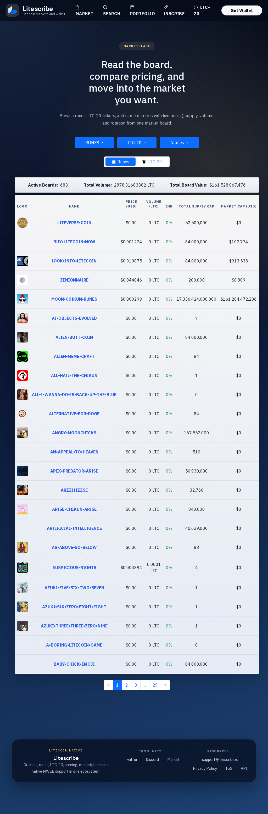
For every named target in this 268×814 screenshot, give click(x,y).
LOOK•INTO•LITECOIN (74, 260)
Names (177, 142)
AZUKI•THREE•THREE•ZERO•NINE (74, 625)
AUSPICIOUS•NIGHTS (74, 567)
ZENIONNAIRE (74, 280)
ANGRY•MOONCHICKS (74, 432)
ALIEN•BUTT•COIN (74, 337)
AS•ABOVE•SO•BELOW (74, 547)
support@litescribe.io (220, 759)
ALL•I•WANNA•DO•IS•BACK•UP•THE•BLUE (74, 394)
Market (84, 13)
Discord (152, 759)
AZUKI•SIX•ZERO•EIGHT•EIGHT (74, 606)
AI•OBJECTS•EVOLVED (74, 318)
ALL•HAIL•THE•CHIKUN (74, 375)
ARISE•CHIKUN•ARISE (74, 509)
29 (155, 685)
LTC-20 (202, 10)
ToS (228, 768)
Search (111, 13)
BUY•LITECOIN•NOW (74, 241)
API (244, 768)
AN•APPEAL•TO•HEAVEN (74, 451)
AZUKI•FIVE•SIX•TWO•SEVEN (74, 587)
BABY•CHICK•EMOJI (74, 664)
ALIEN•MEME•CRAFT (74, 356)
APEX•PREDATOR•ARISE (74, 471)
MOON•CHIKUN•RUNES (74, 299)
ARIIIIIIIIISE (74, 490)
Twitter (131, 759)
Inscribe (174, 13)
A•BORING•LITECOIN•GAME (74, 645)
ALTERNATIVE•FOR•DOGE (74, 413)
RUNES (92, 142)
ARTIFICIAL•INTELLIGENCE (74, 528)
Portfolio (142, 13)
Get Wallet (242, 10)
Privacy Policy (205, 768)
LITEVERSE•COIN (74, 222)
